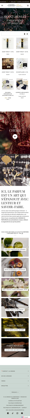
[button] (26, 417)
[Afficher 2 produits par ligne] (27, 34)
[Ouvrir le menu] (3, 5)
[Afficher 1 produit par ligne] (24, 34)
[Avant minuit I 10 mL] (7, 43)
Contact (24, 407)
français (14, 392)
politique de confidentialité (11, 407)
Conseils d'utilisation (15, 400)
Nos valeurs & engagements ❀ (15, 410)
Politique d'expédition (15, 403)
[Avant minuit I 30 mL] (22, 43)
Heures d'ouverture (23, 1)
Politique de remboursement (15, 405)
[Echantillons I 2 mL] (22, 63)
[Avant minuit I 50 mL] (7, 63)
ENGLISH (13, 1)
